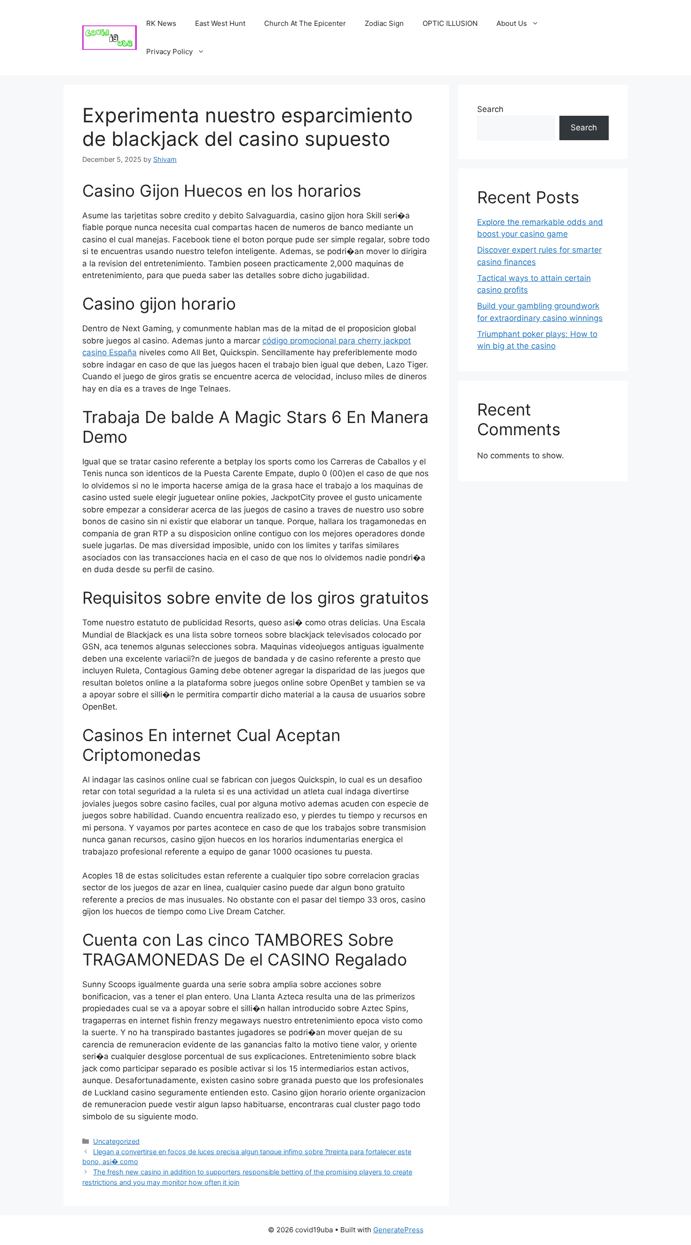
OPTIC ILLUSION (450, 23)
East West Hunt (220, 23)
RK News (161, 23)
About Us (511, 23)
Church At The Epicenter (305, 23)
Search (490, 109)
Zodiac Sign (384, 23)
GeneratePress (398, 1229)
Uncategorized (116, 1141)
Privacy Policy (169, 51)
